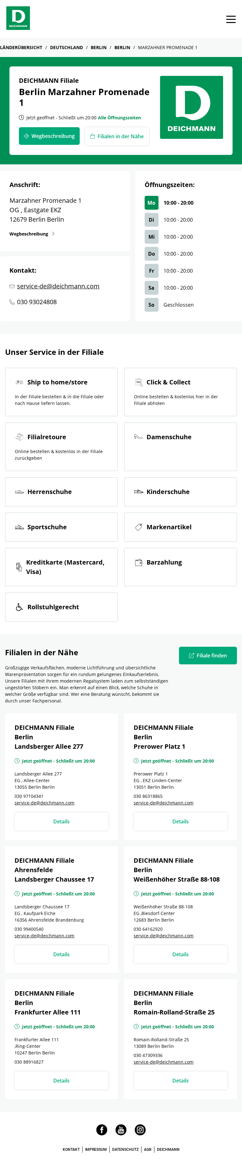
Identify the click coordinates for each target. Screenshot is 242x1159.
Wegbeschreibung (30, 233)
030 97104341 (28, 796)
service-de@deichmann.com (58, 286)
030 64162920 (148, 929)
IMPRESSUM (96, 1149)
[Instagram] (140, 1134)
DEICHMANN (168, 1149)
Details (61, 821)
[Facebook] (101, 1134)
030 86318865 (148, 796)
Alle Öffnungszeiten (119, 118)
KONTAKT (71, 1149)
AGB (148, 1149)
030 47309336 (148, 1055)
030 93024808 (37, 302)
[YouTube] (121, 1134)
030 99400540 (28, 929)
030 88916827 (28, 1062)
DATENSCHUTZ (125, 1149)
